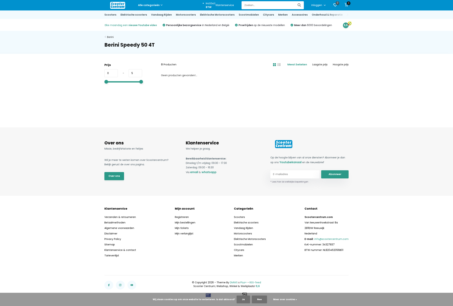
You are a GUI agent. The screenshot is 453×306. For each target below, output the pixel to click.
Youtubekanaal (290, 162)
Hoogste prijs (341, 64)
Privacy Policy (112, 239)
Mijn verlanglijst (184, 233)
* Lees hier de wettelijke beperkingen (289, 181)
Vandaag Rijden (161, 14)
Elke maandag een (131, 25)
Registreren (182, 217)
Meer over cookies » (285, 299)
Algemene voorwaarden (119, 228)
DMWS (234, 282)
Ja (243, 299)
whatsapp (209, 172)
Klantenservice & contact (120, 250)
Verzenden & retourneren (120, 217)
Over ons (114, 176)
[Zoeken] (299, 5)
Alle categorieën (149, 5)
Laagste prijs (320, 64)
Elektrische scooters (134, 14)
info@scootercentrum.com (331, 239)
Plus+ (243, 282)
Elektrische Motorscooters (217, 14)
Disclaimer (110, 233)
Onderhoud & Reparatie (327, 14)
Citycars (268, 14)
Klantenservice (225, 5)
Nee (259, 299)
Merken (283, 14)
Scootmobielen (249, 14)
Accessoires (300, 14)
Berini (110, 37)
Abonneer (335, 174)
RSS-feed (255, 282)
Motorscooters (186, 14)
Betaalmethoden (114, 222)
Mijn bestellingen (185, 222)
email (194, 172)
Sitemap (109, 244)
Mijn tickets (182, 228)
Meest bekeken (297, 64)
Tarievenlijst (111, 255)
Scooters (110, 14)
